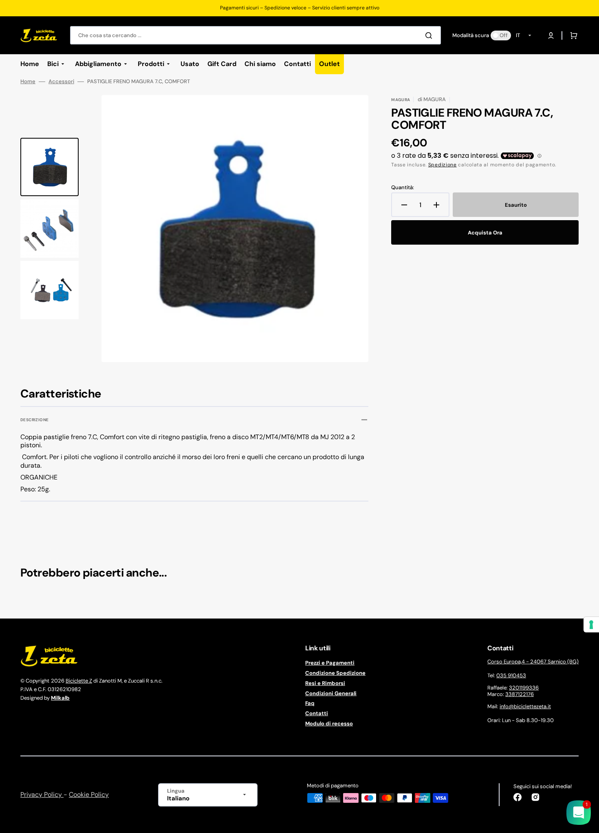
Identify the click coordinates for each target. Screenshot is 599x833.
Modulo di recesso (329, 723)
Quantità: (402, 187)
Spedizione (442, 164)
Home (27, 81)
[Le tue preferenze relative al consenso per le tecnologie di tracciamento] (591, 624)
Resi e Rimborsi (325, 683)
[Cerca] (430, 35)
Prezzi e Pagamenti (330, 663)
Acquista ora (485, 232)
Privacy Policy (42, 794)
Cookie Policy (89, 794)
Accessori (61, 81)
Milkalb (60, 697)
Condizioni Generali (331, 693)
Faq (310, 703)
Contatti (316, 713)
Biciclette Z (79, 680)
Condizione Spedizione (335, 672)
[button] (551, 35)
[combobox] (255, 35)
